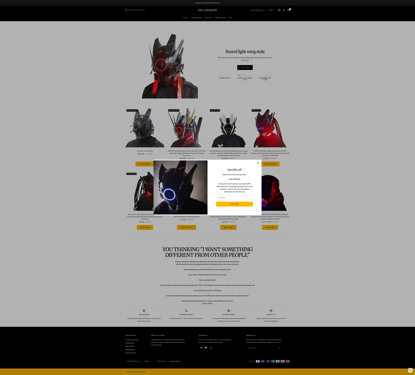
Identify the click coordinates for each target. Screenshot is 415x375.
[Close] (258, 163)
